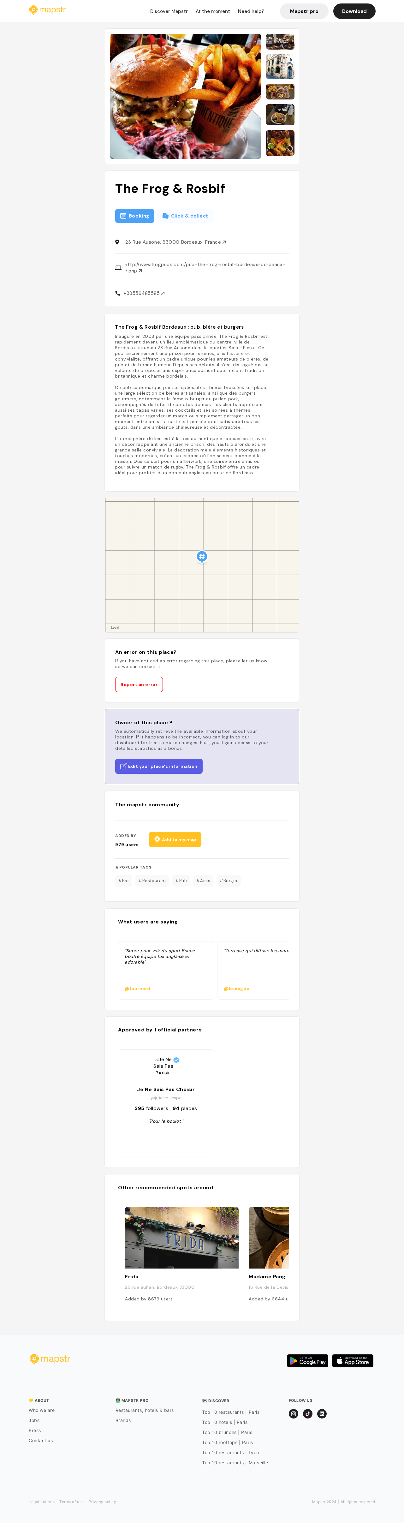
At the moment (213, 11)
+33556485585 (142, 293)
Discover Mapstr (169, 11)
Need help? (251, 11)
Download (354, 11)
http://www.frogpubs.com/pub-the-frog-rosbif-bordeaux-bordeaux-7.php (205, 267)
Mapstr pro (304, 11)
